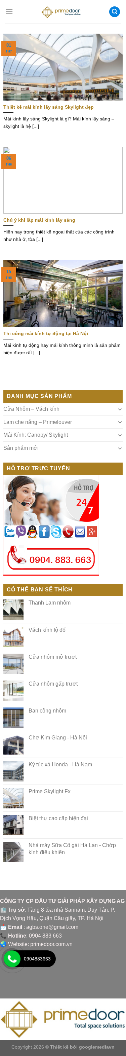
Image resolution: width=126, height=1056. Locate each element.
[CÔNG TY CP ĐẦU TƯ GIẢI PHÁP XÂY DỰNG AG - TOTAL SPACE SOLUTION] (63, 11)
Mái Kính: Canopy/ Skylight (35, 435)
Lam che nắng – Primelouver (37, 422)
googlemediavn (97, 1047)
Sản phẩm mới (21, 448)
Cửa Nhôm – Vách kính (31, 409)
